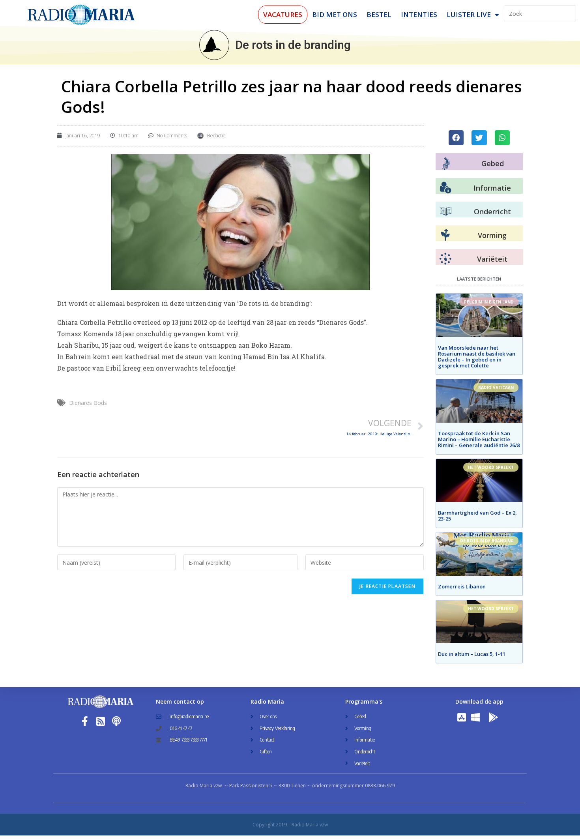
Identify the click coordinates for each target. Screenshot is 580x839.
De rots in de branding (293, 45)
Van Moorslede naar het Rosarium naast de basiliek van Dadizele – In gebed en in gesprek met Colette (476, 356)
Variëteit (492, 259)
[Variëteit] (445, 259)
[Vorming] (445, 235)
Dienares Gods (88, 402)
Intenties (419, 14)
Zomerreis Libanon (462, 586)
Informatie (492, 188)
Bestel (379, 14)
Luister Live (469, 14)
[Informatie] (445, 188)
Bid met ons (334, 14)
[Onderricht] (445, 211)
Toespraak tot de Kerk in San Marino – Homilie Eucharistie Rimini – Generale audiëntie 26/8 (479, 439)
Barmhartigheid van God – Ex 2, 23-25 (477, 515)
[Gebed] (446, 163)
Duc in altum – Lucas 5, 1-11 (471, 653)
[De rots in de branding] (214, 45)
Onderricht (492, 211)
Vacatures (282, 14)
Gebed (492, 163)
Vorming (492, 235)
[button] (456, 137)
